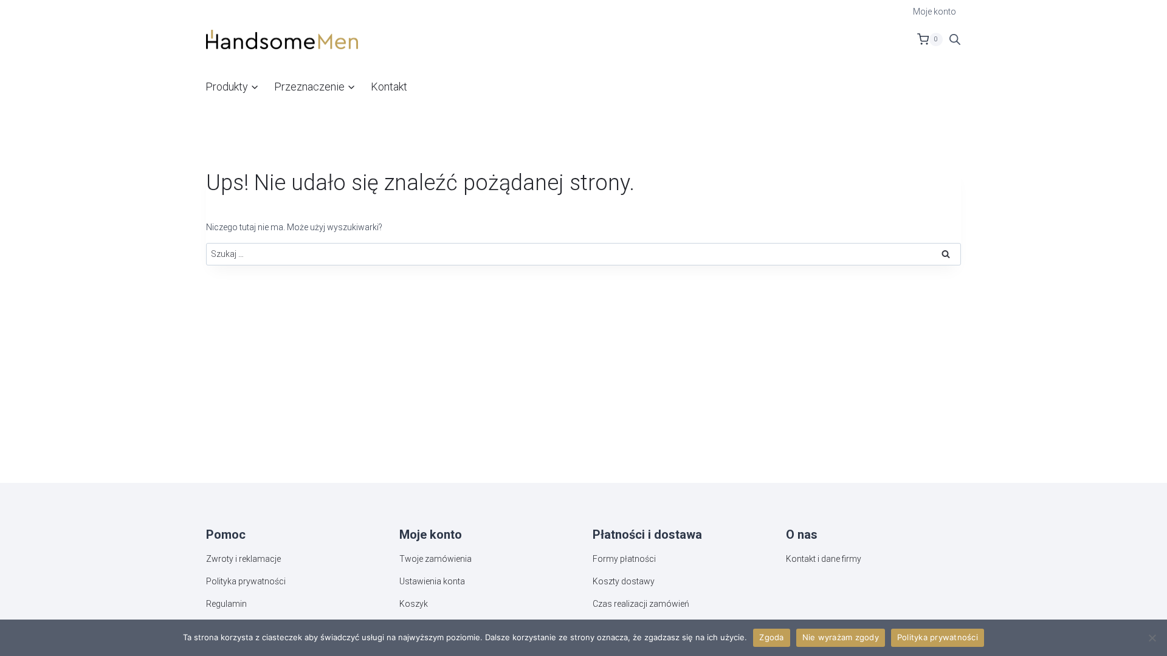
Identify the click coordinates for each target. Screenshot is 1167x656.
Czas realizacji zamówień (641, 604)
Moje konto (934, 11)
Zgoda (771, 637)
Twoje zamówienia (435, 559)
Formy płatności (624, 559)
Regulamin (226, 604)
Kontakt (389, 86)
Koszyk (413, 604)
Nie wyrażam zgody (840, 637)
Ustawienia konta (432, 581)
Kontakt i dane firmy (823, 559)
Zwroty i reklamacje (243, 559)
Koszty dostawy (624, 581)
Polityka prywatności (246, 581)
